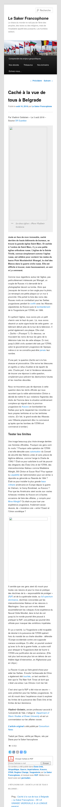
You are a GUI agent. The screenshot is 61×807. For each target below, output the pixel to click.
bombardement (43, 306)
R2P (11, 596)
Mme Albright (14, 501)
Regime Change (21, 772)
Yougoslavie (34, 772)
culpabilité (14, 474)
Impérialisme (33, 769)
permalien (25, 777)
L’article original (16, 726)
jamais (43, 350)
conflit (33, 303)
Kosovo (25, 406)
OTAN (10, 772)
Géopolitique (13, 769)
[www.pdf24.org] (11, 758)
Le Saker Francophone (28, 18)
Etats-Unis (38, 766)
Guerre (23, 769)
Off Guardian (21, 120)
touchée (26, 676)
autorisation (35, 451)
